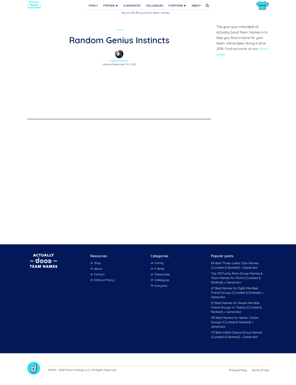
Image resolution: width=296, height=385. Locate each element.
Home (119, 29)
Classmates (131, 5)
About (196, 5)
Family (93, 5)
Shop (97, 263)
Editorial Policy (104, 280)
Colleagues (154, 5)
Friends (109, 5)
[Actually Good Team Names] (34, 4)
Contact (99, 274)
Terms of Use (260, 370)
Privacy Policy (238, 370)
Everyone (176, 5)
